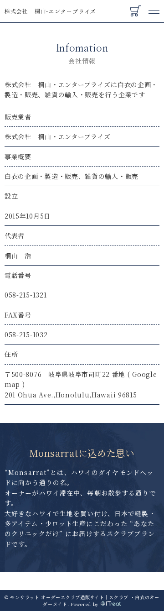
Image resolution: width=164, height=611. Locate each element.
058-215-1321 (25, 294)
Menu (154, 6)
